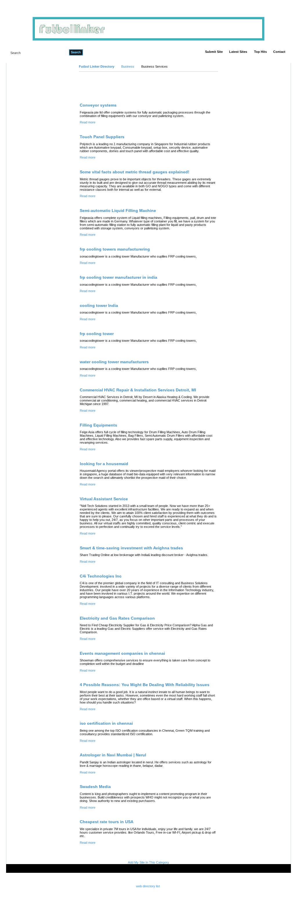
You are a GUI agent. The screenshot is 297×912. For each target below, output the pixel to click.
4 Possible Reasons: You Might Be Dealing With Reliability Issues (144, 684)
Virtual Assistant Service (104, 499)
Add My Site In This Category (148, 862)
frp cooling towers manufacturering (115, 249)
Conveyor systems (98, 105)
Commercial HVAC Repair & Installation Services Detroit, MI (138, 390)
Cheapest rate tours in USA (106, 821)
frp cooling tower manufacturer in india (118, 277)
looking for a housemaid (104, 463)
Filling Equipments (98, 425)
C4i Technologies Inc (101, 576)
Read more (87, 122)
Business (127, 66)
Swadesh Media (95, 786)
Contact (279, 51)
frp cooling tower (97, 333)
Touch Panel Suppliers (102, 136)
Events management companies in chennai (122, 653)
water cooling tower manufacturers (114, 361)
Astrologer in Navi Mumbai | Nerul (113, 755)
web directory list (148, 886)
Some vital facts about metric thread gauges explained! (134, 172)
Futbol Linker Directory (96, 66)
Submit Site (214, 51)
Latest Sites (238, 51)
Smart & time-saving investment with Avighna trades (131, 548)
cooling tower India (99, 305)
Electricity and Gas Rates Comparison (117, 618)
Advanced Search (97, 52)
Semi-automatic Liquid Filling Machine (118, 210)
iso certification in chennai (106, 723)
